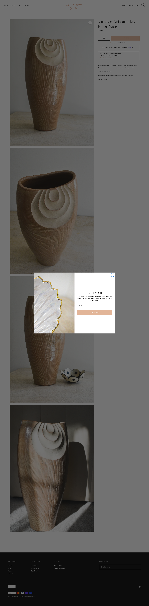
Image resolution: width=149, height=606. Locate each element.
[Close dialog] (112, 275)
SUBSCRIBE (95, 312)
